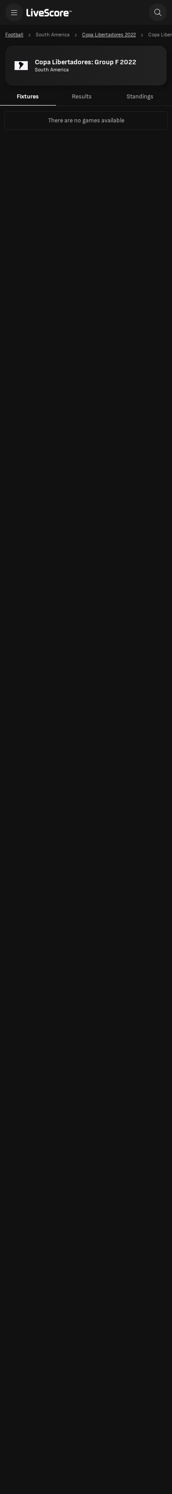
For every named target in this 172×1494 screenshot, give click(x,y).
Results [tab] (82, 96)
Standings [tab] (140, 96)
